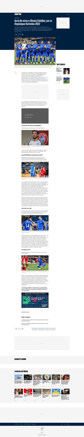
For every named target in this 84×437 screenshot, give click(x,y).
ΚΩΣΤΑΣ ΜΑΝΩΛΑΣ (35, 329)
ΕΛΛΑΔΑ (47, 329)
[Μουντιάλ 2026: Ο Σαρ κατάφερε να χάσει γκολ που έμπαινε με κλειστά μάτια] (66, 80)
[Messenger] (22, 34)
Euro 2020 (30, 72)
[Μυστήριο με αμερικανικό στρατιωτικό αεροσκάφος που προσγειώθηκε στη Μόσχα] (18, 377)
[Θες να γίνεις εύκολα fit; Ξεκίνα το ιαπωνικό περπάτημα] (46, 391)
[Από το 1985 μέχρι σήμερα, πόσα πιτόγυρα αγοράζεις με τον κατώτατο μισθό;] (28, 377)
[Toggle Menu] (68, 14)
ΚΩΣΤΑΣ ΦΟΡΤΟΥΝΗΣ (42, 329)
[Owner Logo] (42, 429)
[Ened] (42, 432)
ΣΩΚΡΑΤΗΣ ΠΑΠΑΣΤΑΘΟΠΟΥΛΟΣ (50, 328)
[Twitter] (20, 34)
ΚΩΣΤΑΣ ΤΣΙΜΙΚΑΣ (52, 329)
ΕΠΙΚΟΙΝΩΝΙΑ (34, 424)
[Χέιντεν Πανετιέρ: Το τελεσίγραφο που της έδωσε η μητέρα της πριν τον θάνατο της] (18, 391)
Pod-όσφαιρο (24, 287)
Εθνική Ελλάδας (39, 73)
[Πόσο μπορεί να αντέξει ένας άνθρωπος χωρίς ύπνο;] (56, 391)
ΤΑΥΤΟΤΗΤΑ (21, 424)
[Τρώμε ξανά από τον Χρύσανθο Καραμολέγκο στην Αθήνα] (46, 377)
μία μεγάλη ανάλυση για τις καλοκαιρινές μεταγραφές (32, 288)
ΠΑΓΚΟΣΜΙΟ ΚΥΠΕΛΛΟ (41, 328)
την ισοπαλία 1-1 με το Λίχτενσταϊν (37, 74)
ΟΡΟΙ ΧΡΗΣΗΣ (16, 424)
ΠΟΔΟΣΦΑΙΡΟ (59, 76)
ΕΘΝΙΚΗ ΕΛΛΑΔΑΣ (34, 328)
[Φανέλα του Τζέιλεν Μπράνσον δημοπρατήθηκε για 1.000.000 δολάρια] (66, 71)
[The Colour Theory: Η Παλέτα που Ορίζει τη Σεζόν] (37, 391)
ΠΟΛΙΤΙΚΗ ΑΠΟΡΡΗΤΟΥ (27, 424)
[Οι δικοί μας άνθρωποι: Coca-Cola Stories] (28, 391)
